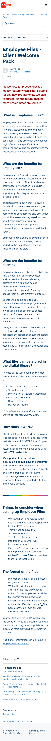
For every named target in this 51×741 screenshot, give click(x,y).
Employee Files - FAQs (16, 643)
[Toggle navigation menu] (46, 5)
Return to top (10, 659)
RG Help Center (10, 14)
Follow (8, 77)
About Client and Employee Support (20, 699)
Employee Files (27, 14)
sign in (12, 721)
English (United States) (37, 732)
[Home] (5, 5)
